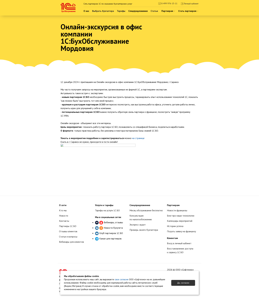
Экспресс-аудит (138, 224)
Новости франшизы (177, 210)
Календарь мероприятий (179, 220)
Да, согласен (183, 283)
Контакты (64, 220)
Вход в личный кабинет (179, 243)
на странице (138, 138)
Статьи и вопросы (68, 236)
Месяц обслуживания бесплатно (146, 210)
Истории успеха (175, 226)
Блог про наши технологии (180, 215)
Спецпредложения (138, 11)
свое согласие (121, 279)
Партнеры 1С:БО (67, 226)
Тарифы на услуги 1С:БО (107, 210)
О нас (86, 11)
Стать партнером (187, 11)
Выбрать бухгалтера (103, 11)
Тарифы (121, 11)
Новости (63, 215)
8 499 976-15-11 (169, 3)
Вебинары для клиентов (71, 241)
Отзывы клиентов (68, 231)
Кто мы (63, 210)
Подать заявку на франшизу (181, 231)
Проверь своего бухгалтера (144, 229)
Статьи (154, 11)
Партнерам (167, 11)
